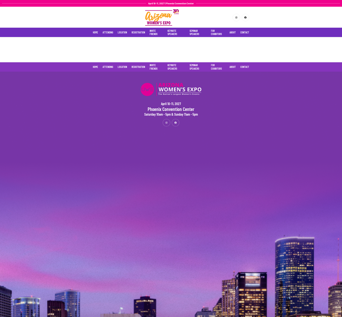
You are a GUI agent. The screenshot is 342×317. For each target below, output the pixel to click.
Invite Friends (154, 32)
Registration (138, 32)
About (233, 32)
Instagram (236, 17)
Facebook (245, 17)
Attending (108, 32)
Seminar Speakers (194, 32)
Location (122, 32)
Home (95, 32)
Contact (244, 32)
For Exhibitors (216, 32)
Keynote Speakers (172, 32)
